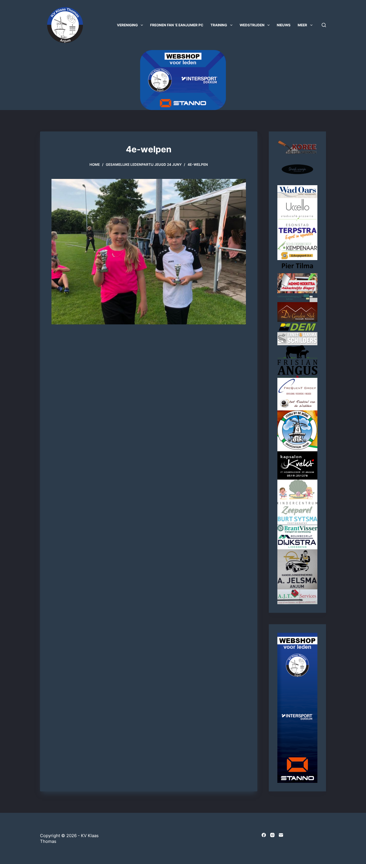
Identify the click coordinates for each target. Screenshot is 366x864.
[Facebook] (264, 835)
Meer (302, 25)
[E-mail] (281, 835)
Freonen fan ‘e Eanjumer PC (176, 25)
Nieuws (284, 25)
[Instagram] (272, 835)
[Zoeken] (324, 25)
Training (218, 25)
